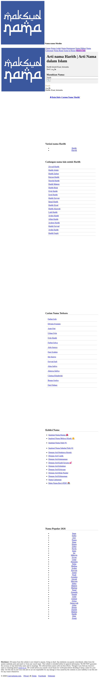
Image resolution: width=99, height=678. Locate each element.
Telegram (51, 676)
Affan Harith (53, 219)
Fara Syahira (52, 352)
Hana (74, 542)
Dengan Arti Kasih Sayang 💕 (60, 463)
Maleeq (74, 612)
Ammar (74, 599)
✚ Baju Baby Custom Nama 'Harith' (65, 97)
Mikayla (74, 555)
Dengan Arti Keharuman (57, 476)
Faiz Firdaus (52, 385)
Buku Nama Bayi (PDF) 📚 (59, 483)
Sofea (74, 536)
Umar (74, 560)
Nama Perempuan (68, 48)
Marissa (74, 588)
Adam (74, 573)
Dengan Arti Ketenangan (57, 459)
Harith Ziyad (53, 205)
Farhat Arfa (52, 319)
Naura (74, 540)
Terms (34, 676)
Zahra (74, 546)
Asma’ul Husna (70, 51)
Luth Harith (52, 212)
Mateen (74, 586)
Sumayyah (74, 603)
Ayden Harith (53, 216)
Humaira (74, 562)
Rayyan (74, 570)
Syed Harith (53, 195)
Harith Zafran (53, 174)
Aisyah (74, 579)
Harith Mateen (53, 184)
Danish (74, 610)
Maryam (74, 581)
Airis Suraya (52, 347)
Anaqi (74, 618)
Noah (74, 575)
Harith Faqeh (53, 233)
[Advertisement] (71, 121)
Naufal (74, 594)
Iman (74, 533)
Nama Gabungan (54, 480)
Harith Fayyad (53, 226)
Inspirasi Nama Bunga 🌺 (58, 435)
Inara (74, 551)
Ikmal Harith (53, 202)
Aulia (74, 597)
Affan (74, 605)
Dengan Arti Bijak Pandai (58, 473)
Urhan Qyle (52, 333)
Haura (74, 544)
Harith (74, 148)
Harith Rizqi (53, 188)
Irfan (74, 616)
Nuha (74, 564)
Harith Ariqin (53, 170)
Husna (74, 607)
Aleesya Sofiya (53, 371)
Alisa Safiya (52, 366)
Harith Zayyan (54, 198)
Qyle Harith (52, 191)
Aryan (74, 557)
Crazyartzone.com (14, 676)
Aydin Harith (53, 230)
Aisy (74, 538)
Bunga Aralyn (53, 380)
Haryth (74, 150)
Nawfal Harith (53, 181)
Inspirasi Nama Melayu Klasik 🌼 (61, 438)
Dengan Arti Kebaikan (57, 466)
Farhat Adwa (53, 343)
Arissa (74, 601)
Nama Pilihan (80, 48)
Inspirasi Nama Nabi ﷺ (57, 443)
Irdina (74, 583)
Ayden (74, 568)
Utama (47, 48)
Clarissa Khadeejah (55, 376)
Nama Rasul (58, 51)
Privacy (26, 676)
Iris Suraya (52, 357)
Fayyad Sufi (52, 362)
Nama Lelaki (56, 48)
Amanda (74, 592)
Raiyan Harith (53, 177)
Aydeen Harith (54, 223)
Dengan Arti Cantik (55, 456)
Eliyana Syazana (54, 324)
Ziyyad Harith (53, 167)
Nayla (74, 549)
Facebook (42, 676)
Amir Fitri (51, 329)
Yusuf (74, 590)
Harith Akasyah (54, 209)
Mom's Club (80, 51)
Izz (74, 553)
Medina (74, 566)
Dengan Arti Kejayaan (57, 469)
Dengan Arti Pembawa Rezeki (60, 452)
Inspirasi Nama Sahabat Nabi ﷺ (60, 448)
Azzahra (74, 577)
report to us (22, 668)
